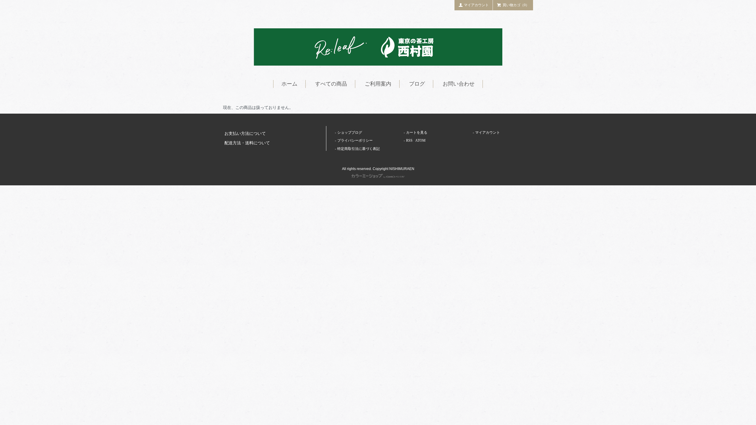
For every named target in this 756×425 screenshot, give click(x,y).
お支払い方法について (245, 133)
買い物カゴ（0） (516, 5)
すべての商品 (331, 84)
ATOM (420, 140)
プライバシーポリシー (355, 140)
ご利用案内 (378, 84)
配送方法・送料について (247, 143)
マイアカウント (476, 5)
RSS (409, 140)
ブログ (417, 84)
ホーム (289, 84)
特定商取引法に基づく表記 (358, 149)
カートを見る (416, 132)
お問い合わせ (459, 84)
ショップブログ (349, 132)
